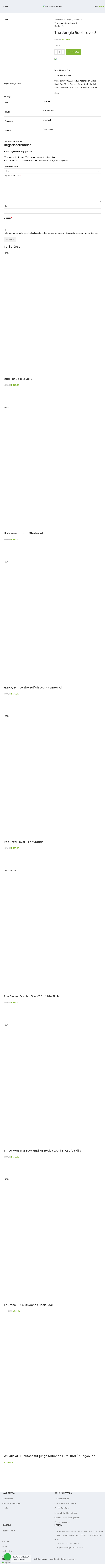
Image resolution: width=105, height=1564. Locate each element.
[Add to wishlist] (7, 390)
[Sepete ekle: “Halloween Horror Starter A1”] (7, 550)
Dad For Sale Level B (18, 379)
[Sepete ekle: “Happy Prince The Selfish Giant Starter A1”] (7, 705)
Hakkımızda (7, 1498)
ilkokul (86, 87)
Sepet (4, 1546)
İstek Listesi (7, 1551)
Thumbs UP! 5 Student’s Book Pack (29, 1305)
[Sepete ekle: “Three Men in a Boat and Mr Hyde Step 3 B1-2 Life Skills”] (7, 1168)
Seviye (69, 19)
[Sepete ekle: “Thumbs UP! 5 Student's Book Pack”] (7, 1322)
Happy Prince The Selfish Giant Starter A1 (33, 688)
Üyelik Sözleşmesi (62, 1522)
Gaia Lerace (48, 129)
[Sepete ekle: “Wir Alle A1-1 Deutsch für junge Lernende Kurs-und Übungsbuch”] (7, 1473)
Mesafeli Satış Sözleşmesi (65, 1513)
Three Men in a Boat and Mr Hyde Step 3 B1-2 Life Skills (42, 1151)
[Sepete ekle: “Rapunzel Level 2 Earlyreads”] (7, 859)
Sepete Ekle (74, 52)
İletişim (5, 1508)
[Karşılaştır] (7, 374)
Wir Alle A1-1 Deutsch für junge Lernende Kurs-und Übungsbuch (49, 1456)
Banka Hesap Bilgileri (11, 1503)
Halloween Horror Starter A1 (23, 533)
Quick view (7, 402)
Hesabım (6, 1541)
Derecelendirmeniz (13, 166)
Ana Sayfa (59, 19)
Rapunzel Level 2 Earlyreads (23, 842)
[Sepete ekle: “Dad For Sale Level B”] (7, 396)
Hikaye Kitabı (83, 84)
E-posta (8, 218)
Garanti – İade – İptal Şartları (67, 1517)
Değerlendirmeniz (12, 175)
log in (12, 1530)
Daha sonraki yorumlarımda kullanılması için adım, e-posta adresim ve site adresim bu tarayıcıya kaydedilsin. (51, 233)
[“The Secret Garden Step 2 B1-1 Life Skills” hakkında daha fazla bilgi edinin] (7, 1013)
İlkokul (77, 19)
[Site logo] (52, 6)
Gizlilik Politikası (61, 1508)
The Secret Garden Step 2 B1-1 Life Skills (31, 996)
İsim (6, 206)
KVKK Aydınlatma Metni (65, 1503)
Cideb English (70, 84)
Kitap (56, 87)
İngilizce (93, 87)
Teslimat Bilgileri (61, 1498)
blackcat (78, 87)
